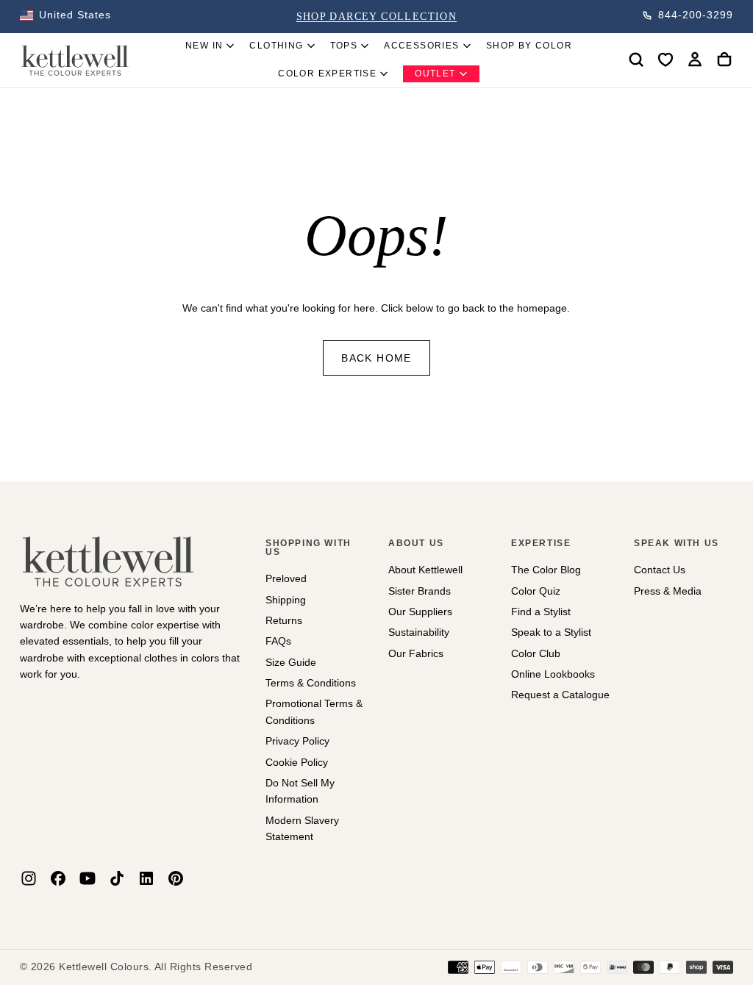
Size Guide (290, 662)
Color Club (535, 653)
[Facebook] (58, 878)
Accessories (421, 45)
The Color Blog (546, 569)
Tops (344, 45)
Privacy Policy (297, 741)
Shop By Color (529, 45)
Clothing (276, 45)
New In (204, 45)
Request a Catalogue (560, 694)
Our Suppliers (420, 611)
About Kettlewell (425, 569)
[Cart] (724, 59)
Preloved (286, 578)
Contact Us (659, 569)
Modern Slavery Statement (302, 828)
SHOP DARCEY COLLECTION (376, 16)
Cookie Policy (296, 762)
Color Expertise (327, 73)
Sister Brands (419, 591)
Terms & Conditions (310, 683)
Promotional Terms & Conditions (314, 711)
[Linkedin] (146, 878)
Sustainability (418, 632)
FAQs (278, 641)
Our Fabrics (415, 653)
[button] (65, 15)
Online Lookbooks (553, 674)
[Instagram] (29, 878)
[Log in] (695, 59)
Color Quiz (535, 591)
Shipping (285, 600)
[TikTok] (117, 878)
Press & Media (668, 591)
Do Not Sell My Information (300, 791)
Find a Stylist (541, 611)
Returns (283, 620)
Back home (376, 358)
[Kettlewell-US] (108, 560)
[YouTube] (87, 878)
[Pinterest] (176, 878)
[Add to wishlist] (665, 59)
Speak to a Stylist (551, 632)
